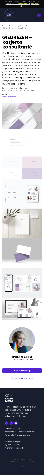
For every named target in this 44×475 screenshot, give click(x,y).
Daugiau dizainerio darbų (22, 378)
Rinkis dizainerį (14, 26)
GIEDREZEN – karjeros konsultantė (17, 42)
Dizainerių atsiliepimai (13, 441)
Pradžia (4, 26)
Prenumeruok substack (14, 448)
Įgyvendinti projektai (13, 445)
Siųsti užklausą (22, 370)
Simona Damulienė (26, 26)
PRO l (17, 435)
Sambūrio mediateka (13, 429)
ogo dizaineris (24, 435)
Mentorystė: (10, 432)
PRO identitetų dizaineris (24, 432)
